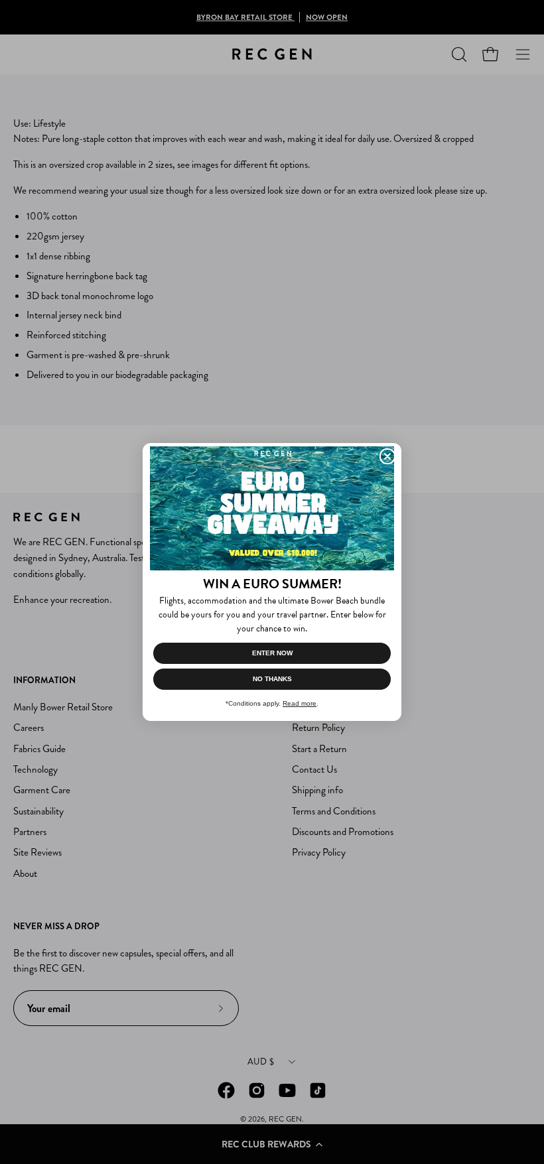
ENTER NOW (272, 653)
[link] (272, 508)
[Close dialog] (387, 456)
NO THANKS (272, 678)
